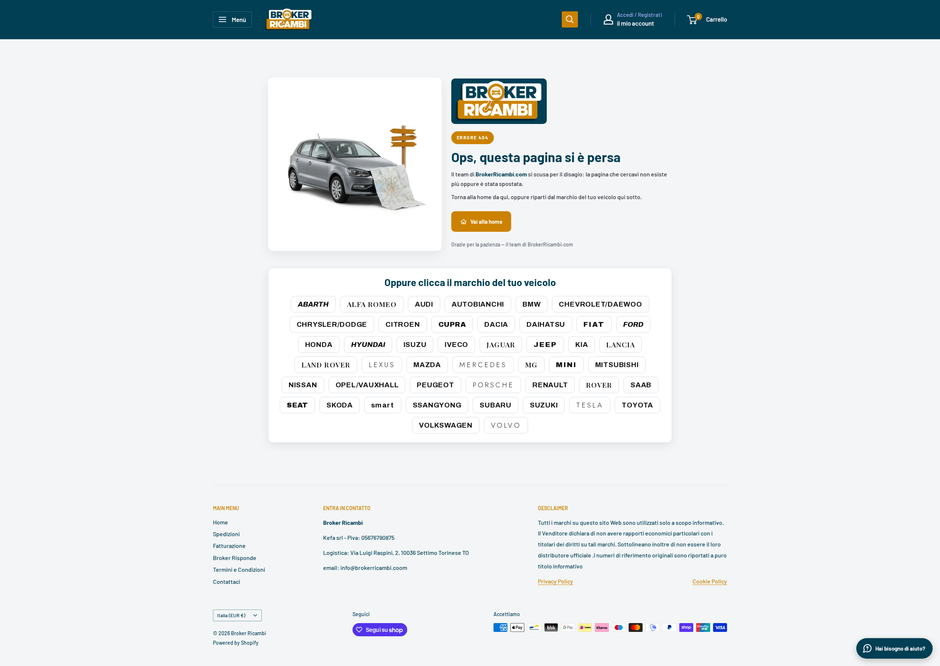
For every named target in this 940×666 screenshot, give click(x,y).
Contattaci (226, 581)
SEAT (297, 405)
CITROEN (403, 324)
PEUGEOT (435, 385)
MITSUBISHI (617, 365)
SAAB (640, 385)
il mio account (635, 23)
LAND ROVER (325, 364)
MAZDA (427, 365)
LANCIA (620, 344)
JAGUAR (501, 344)
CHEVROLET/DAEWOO (600, 304)
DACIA (496, 324)
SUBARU (495, 405)
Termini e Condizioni (239, 569)
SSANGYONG (437, 405)
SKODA (339, 405)
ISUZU (415, 344)
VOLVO (506, 425)
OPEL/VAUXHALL (367, 385)
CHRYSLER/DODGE (332, 324)
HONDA (319, 344)
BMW (531, 304)
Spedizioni (226, 533)
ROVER (599, 384)
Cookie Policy (710, 581)
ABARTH (313, 304)
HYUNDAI (368, 344)
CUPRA (452, 324)
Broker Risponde (234, 557)
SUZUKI (544, 405)
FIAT (594, 324)
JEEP (545, 344)
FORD (633, 324)
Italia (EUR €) (231, 615)
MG (531, 364)
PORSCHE (493, 385)
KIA (581, 344)
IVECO (456, 344)
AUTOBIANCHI (478, 304)
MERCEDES (483, 365)
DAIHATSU (546, 324)
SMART (382, 405)
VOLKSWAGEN (446, 425)
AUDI (424, 304)
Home (220, 522)
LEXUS (382, 365)
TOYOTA (637, 405)
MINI (566, 365)
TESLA (589, 405)
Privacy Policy (555, 581)
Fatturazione (229, 545)
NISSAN (303, 385)
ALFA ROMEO (371, 304)
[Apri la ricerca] (570, 19)
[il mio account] (608, 19)
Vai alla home (486, 221)
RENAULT (550, 385)
